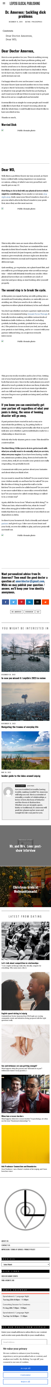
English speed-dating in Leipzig (14, 1013)
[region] (25, 1366)
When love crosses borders (12, 1116)
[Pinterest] (21, 602)
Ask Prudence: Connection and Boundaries (18, 1166)
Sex (38, 612)
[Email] (37, 602)
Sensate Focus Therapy (37, 314)
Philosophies (37, 22)
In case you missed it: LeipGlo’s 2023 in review (23, 678)
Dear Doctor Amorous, (19, 35)
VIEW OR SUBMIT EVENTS (9, 1276)
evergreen (29, 612)
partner (4, 523)
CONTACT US (5, 1245)
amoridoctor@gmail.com (29, 581)
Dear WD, (11, 39)
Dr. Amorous (17, 612)
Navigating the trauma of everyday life (19, 726)
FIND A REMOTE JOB (7, 1280)
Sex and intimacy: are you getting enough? (19, 1065)
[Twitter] (13, 602)
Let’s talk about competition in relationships (19, 963)
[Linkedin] (29, 602)
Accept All (25, 1368)
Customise (25, 1375)
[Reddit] (45, 602)
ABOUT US (4, 1241)
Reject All (25, 1382)
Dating (27, 22)
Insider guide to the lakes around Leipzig (20, 775)
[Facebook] (5, 602)
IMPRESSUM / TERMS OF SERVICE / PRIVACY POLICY (18, 1249)
